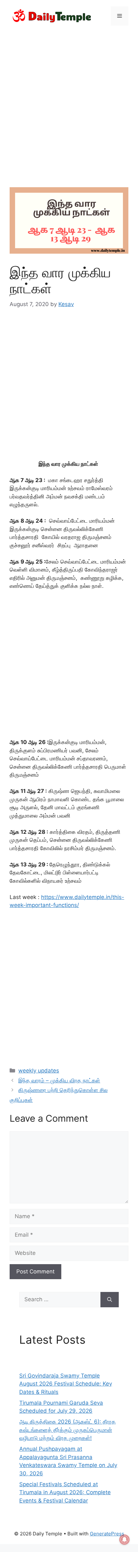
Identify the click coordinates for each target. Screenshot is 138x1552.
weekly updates (38, 1070)
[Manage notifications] (124, 1539)
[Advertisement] (69, 102)
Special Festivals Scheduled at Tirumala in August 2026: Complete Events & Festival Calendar (65, 1492)
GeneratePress (107, 1534)
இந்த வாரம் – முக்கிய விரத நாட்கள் (59, 1080)
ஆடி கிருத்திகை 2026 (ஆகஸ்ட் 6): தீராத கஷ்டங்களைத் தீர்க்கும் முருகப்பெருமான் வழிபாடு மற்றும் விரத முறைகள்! (67, 1429)
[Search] (109, 1299)
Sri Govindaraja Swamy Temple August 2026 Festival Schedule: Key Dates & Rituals (65, 1383)
